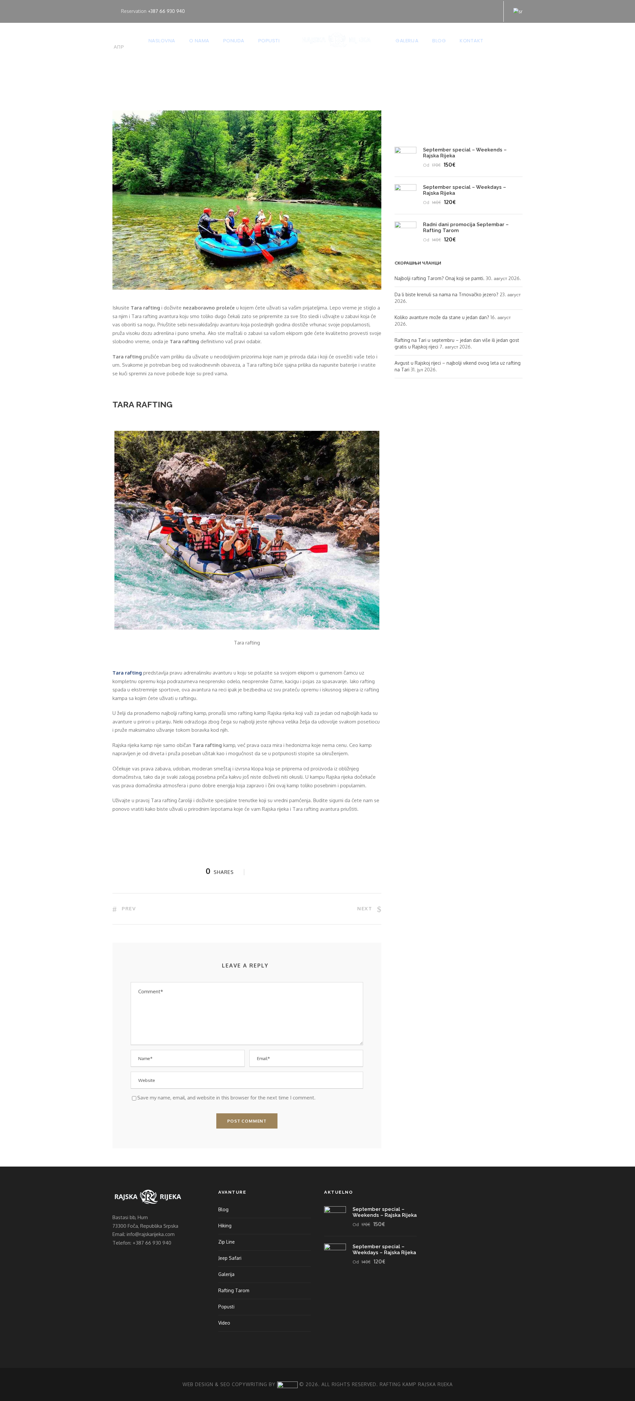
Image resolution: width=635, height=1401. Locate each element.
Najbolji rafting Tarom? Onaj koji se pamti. (440, 278)
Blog (223, 1209)
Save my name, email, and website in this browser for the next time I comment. (226, 1097)
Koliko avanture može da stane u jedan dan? (442, 317)
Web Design (198, 1384)
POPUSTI (269, 40)
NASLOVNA (161, 40)
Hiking (225, 1225)
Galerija (226, 1274)
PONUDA (233, 40)
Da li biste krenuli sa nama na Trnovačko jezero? (446, 294)
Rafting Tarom (233, 1290)
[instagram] (491, 11)
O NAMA (199, 40)
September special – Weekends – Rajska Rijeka (385, 1212)
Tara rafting (127, 673)
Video (224, 1323)
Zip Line (226, 1242)
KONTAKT (472, 40)
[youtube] (481, 11)
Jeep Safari (229, 1258)
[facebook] (470, 11)
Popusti (226, 1306)
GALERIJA (407, 40)
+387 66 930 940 (166, 11)
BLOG (439, 40)
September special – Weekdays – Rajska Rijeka (384, 1250)
